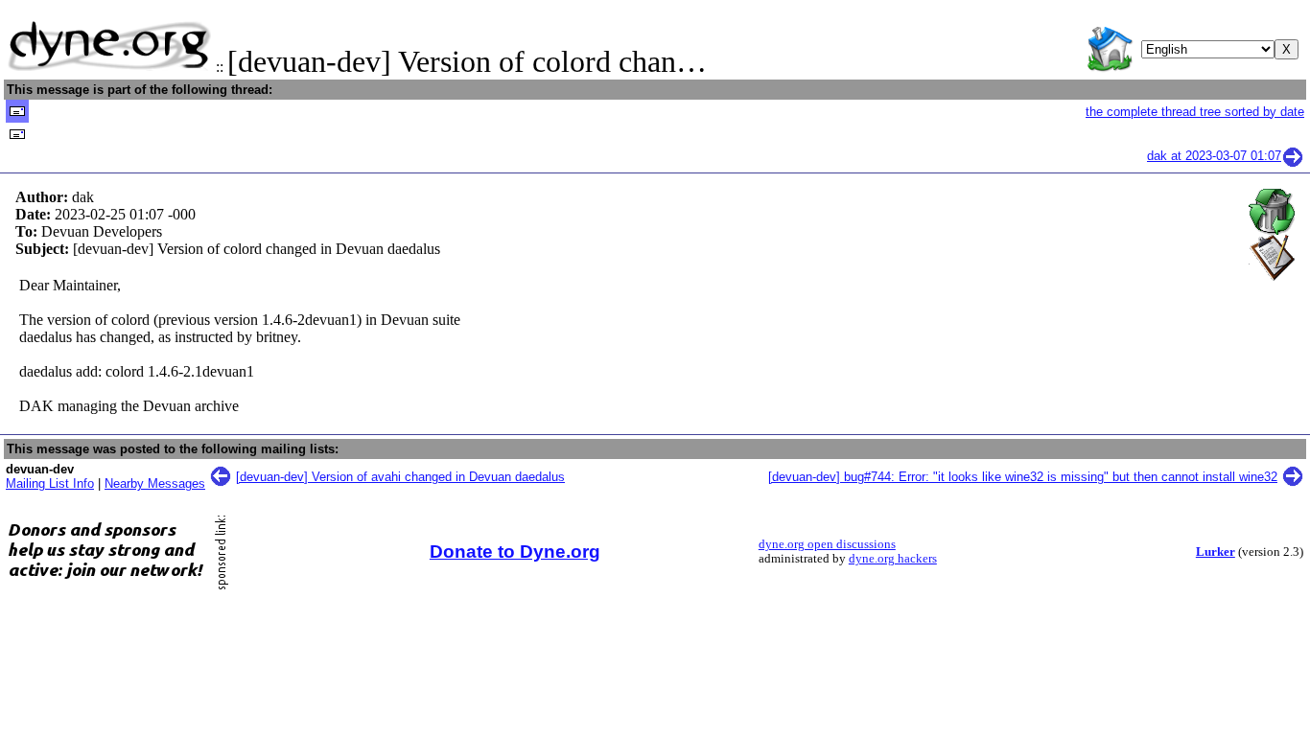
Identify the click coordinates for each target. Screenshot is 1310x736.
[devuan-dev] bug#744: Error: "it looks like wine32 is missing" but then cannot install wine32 (1022, 477)
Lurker (1215, 552)
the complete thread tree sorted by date (1195, 111)
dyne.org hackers (893, 558)
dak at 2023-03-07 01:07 (1214, 156)
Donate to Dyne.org (515, 551)
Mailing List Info (50, 483)
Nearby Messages (155, 483)
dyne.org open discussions (827, 544)
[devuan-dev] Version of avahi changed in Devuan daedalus (400, 477)
